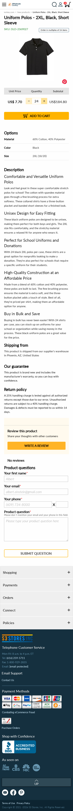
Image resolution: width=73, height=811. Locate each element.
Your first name (15, 473)
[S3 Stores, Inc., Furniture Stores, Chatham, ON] (19, 746)
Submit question (36, 553)
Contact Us (8, 680)
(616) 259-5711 (16, 657)
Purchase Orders (11, 727)
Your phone (12, 499)
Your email (12, 486)
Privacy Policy (23, 803)
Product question (17, 511)
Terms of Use (8, 803)
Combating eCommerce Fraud (18, 712)
